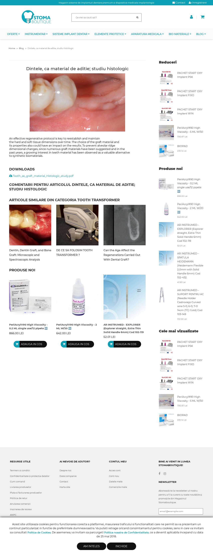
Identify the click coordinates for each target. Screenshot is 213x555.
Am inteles (91, 546)
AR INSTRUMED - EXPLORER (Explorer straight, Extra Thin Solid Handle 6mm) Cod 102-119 (190, 232)
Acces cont (114, 470)
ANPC (13, 514)
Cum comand (17, 481)
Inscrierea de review (21, 509)
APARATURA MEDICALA (146, 34)
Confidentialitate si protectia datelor (29, 476)
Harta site (65, 487)
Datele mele (115, 481)
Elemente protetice (110, 34)
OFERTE (12, 34)
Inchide (121, 546)
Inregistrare (199, 2)
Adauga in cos (31, 344)
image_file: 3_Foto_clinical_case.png (125, 225)
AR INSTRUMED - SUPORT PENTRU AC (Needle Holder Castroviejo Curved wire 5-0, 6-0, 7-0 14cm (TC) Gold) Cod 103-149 (190, 302)
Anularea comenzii (20, 503)
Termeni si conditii (20, 470)
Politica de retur (18, 498)
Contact (180, 2)
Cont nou (114, 476)
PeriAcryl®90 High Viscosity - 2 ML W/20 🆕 (190, 208)
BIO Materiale (179, 34)
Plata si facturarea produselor (26, 492)
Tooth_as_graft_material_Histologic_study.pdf (43, 176)
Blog (200, 34)
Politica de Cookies (39, 532)
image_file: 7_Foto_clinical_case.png (30, 225)
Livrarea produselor (20, 487)
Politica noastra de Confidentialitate (126, 532)
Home (12, 48)
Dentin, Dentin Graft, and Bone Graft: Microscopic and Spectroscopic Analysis (30, 255)
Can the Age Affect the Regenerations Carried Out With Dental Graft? (122, 255)
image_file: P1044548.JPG (77, 225)
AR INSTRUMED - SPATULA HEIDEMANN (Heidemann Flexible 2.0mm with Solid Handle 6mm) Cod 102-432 (190, 265)
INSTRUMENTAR (35, 34)
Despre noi (65, 470)
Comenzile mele (118, 487)
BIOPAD (182, 146)
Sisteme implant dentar (70, 34)
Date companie (68, 476)
